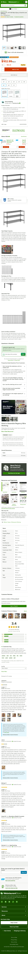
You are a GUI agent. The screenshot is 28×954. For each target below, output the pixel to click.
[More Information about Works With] (9, 136)
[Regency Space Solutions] (6, 130)
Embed (10, 434)
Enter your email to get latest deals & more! (12, 869)
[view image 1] (4, 616)
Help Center (6, 732)
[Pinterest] (17, 902)
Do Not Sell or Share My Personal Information (14, 946)
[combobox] (14, 5)
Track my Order (14, 926)
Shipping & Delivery (20, 930)
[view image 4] (19, 715)
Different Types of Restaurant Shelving (15, 522)
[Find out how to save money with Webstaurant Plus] (1, 140)
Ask (23, 354)
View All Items (24, 136)
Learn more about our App (11, 888)
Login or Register (14, 606)
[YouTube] (5, 902)
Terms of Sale (14, 937)
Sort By (3, 666)
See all (25, 611)
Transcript (5, 434)
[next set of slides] (27, 144)
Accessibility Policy (14, 944)
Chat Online (7, 930)
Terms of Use (10, 360)
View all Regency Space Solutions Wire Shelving (18, 130)
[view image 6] (9, 720)
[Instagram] (2, 902)
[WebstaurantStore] (14, 893)
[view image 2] (11, 616)
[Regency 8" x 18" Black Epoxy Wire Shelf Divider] (8, 144)
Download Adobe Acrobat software (8, 508)
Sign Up (24, 872)
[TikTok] (13, 902)
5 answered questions (18, 16)
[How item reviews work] (19, 631)
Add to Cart (6, 147)
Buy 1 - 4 (3, 59)
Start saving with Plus (10, 880)
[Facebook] (9, 902)
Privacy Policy (17, 360)
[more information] (20, 103)
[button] (4, 48)
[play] (14, 407)
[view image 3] (17, 616)
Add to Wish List (14, 75)
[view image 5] (3, 720)
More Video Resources (7, 431)
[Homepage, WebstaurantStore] (14, 2)
